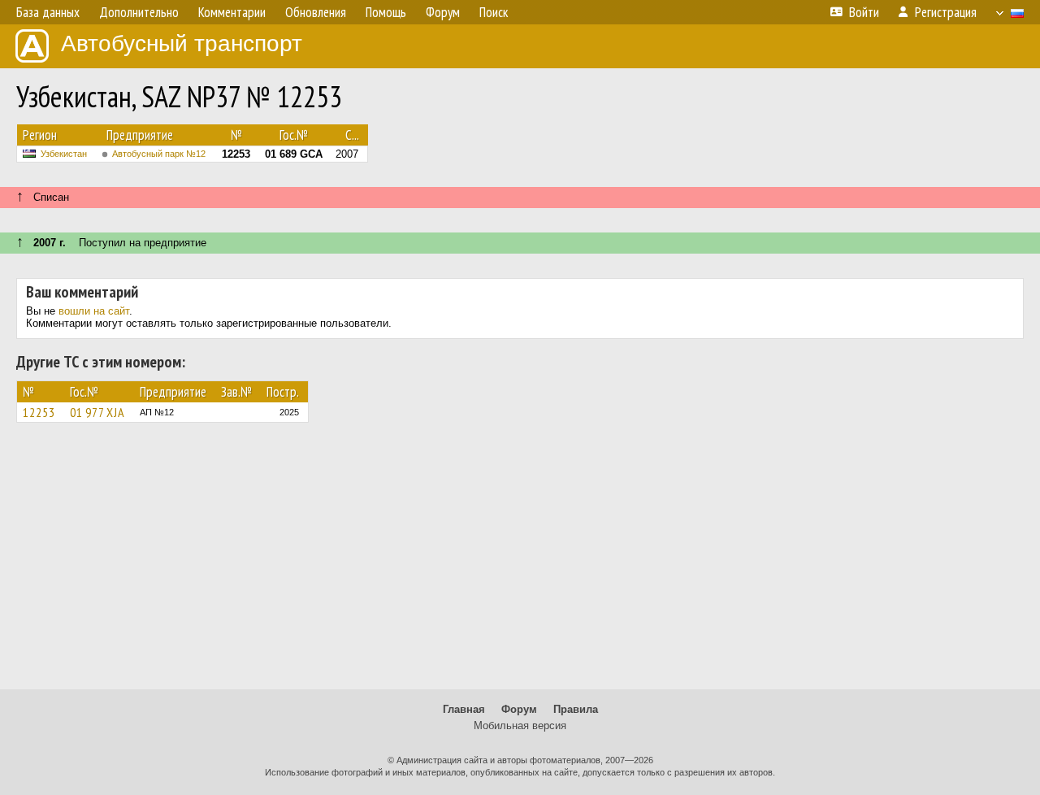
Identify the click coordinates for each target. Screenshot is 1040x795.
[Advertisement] (520, 563)
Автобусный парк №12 (159, 154)
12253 (39, 412)
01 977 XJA (97, 412)
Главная (464, 709)
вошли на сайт (93, 311)
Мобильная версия (520, 725)
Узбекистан (64, 154)
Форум (519, 709)
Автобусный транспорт (181, 43)
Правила (575, 709)
